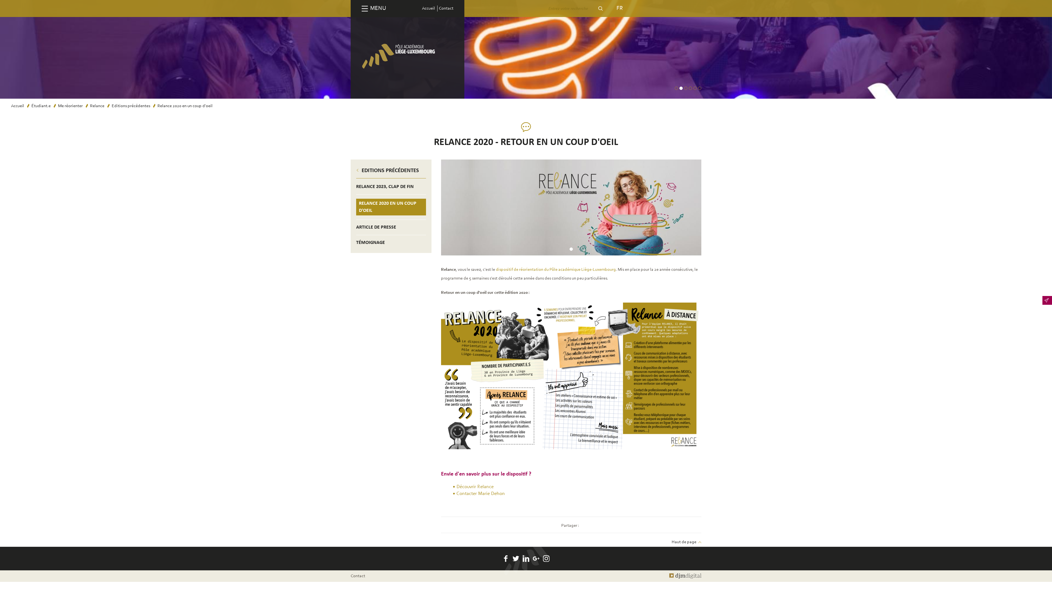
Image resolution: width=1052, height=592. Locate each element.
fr (619, 8)
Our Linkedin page (526, 558)
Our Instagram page (546, 558)
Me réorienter (70, 106)
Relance (97, 106)
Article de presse (376, 227)
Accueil (428, 8)
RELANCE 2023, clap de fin (385, 186)
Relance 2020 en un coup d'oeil (387, 207)
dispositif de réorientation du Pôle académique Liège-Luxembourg (556, 269)
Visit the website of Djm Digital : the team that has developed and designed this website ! (685, 576)
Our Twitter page (516, 558)
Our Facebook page (505, 558)
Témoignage (370, 242)
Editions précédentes (131, 106)
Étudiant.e (41, 106)
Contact (446, 8)
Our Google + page (536, 558)
